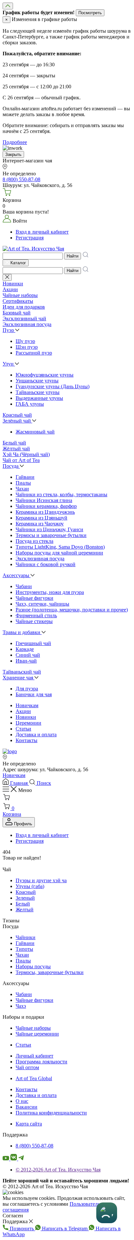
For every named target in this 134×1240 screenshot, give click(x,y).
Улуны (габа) (30, 886)
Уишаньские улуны (37, 380)
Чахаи (22, 488)
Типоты (24, 949)
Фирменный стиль (36, 615)
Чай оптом (27, 1067)
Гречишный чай (33, 643)
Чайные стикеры (34, 621)
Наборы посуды (33, 966)
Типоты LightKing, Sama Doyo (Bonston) (60, 547)
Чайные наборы (33, 1028)
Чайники (25, 937)
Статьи (23, 728)
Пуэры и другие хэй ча (41, 880)
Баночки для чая (34, 694)
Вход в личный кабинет (42, 232)
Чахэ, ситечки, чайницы (42, 604)
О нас (22, 1101)
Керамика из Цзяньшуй (41, 518)
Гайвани (25, 477)
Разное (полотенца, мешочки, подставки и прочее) (72, 609)
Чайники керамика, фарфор (46, 506)
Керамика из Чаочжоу (40, 523)
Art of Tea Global (34, 1078)
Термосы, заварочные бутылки (50, 972)
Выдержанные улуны (39, 398)
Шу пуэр (25, 341)
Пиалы (23, 483)
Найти (72, 256)
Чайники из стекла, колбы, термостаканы (61, 494)
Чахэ (21, 1006)
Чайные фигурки (34, 598)
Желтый (25, 909)
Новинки (26, 717)
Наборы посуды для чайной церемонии (59, 552)
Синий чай (28, 655)
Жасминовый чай (35, 431)
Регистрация (30, 237)
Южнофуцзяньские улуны (45, 375)
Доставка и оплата (36, 734)
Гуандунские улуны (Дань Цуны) (52, 386)
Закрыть (13, 154)
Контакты (26, 740)
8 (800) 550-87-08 (34, 1145)
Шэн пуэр (27, 347)
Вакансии (26, 1107)
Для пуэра (27, 688)
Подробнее (15, 142)
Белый (23, 903)
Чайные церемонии (37, 1034)
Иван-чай (26, 661)
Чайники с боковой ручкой (45, 564)
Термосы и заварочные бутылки (51, 535)
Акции (23, 711)
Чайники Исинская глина (44, 500)
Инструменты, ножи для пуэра (50, 592)
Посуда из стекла (34, 541)
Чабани (24, 586)
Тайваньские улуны (38, 392)
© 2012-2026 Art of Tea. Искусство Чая (58, 1169)
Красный (26, 892)
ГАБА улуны (30, 404)
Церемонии (28, 723)
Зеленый (25, 898)
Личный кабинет (34, 1056)
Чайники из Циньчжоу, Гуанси (49, 529)
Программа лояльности (41, 1061)
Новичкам (27, 705)
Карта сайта (29, 1123)
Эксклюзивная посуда (40, 558)
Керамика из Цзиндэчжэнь (45, 512)
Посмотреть (90, 12)
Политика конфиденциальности (51, 1112)
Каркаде (25, 649)
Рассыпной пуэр (34, 353)
